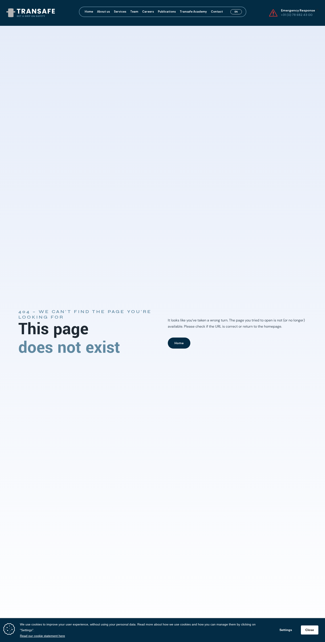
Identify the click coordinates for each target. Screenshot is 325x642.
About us (103, 11)
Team (134, 11)
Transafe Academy (193, 11)
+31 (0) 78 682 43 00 (297, 15)
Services (120, 11)
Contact (217, 11)
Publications (167, 11)
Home (89, 11)
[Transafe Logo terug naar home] (30, 12)
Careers (148, 11)
